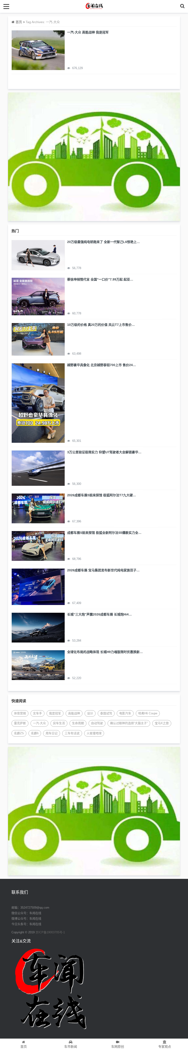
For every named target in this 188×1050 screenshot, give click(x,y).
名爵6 (35, 733)
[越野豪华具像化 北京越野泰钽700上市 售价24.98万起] (38, 403)
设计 (90, 713)
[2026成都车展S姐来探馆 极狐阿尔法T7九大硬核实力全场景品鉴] (38, 508)
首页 (19, 22)
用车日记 (52, 733)
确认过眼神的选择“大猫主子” (129, 723)
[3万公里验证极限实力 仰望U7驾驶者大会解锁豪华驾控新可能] (38, 468)
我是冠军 (55, 713)
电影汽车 (125, 713)
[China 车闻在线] (94, 6)
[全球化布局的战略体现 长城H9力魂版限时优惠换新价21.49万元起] (38, 665)
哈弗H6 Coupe (147, 713)
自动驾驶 (97, 723)
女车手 (37, 713)
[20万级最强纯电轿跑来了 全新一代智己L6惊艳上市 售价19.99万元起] (38, 255)
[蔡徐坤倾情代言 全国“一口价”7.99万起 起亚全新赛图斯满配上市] (38, 296)
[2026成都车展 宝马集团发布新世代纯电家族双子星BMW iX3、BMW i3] (38, 586)
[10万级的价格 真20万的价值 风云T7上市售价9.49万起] (38, 339)
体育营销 (20, 713)
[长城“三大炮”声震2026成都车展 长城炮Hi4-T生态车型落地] (38, 627)
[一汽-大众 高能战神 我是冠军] (38, 50)
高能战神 (74, 713)
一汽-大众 (39, 723)
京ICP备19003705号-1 (50, 932)
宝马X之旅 (162, 723)
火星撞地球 (94, 733)
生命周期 (78, 723)
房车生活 (59, 723)
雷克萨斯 (20, 723)
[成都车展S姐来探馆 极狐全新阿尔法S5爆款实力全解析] (38, 546)
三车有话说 (72, 733)
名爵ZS (19, 733)
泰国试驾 (106, 713)
